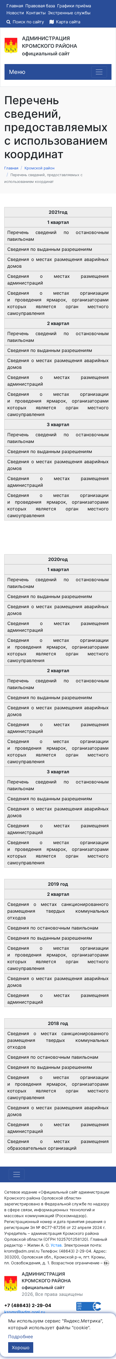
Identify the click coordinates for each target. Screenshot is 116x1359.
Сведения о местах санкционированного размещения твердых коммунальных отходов (58, 911)
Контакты (36, 12)
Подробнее (20, 1336)
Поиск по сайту (28, 21)
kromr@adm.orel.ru (24, 1312)
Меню (17, 72)
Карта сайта (67, 21)
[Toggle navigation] (99, 72)
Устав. (57, 1245)
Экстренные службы (69, 12)
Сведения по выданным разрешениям (49, 249)
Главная (14, 5)
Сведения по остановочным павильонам (52, 928)
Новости (15, 12)
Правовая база (40, 5)
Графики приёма (74, 5)
